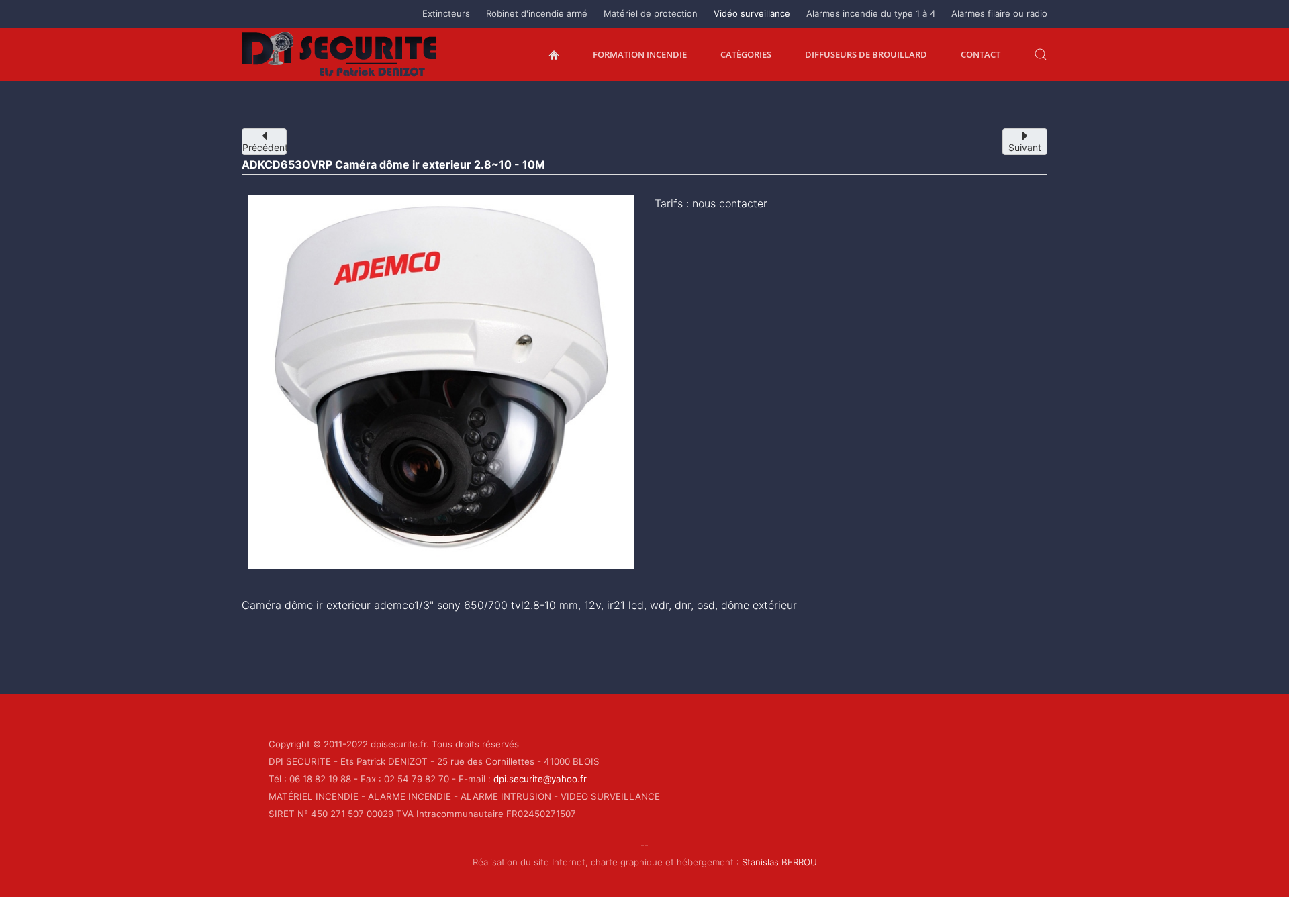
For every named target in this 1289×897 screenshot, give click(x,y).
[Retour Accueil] (340, 54)
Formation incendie (640, 54)
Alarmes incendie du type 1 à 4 (870, 13)
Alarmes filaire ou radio (999, 13)
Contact (980, 54)
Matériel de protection (651, 13)
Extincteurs (446, 13)
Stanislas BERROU (779, 862)
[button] (1040, 54)
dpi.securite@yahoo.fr (540, 778)
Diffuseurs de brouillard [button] (866, 54)
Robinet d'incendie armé (536, 13)
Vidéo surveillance (752, 13)
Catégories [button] (745, 54)
